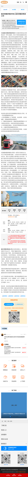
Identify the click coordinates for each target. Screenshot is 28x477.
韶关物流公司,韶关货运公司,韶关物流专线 (9, 469)
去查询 (24, 347)
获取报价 (20, 475)
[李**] (2, 335)
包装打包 (5, 381)
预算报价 (5, 370)
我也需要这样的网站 (22, 472)
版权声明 (4, 472)
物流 (2, 6)
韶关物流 (5, 296)
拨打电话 (8, 475)
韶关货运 (17, 296)
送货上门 (22, 370)
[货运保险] (14, 376)
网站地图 (12, 472)
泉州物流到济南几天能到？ (9, 352)
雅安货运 (23, 296)
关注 (23, 9)
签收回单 (14, 370)
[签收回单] (14, 364)
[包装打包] (5, 376)
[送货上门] (22, 364)
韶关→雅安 (10, 421)
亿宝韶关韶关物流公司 (7, 152)
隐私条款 (8, 472)
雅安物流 (11, 296)
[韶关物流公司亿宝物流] (4, 2)
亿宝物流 (6, 344)
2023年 (5, 9)
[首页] (2, 421)
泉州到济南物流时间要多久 (9, 347)
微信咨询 (13, 476)
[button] (10, 416)
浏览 (14, 9)
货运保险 (14, 381)
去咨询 (24, 352)
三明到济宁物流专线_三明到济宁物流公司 (14, 413)
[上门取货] (22, 376)
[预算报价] (5, 364)
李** (5, 334)
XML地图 (16, 472)
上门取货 (22, 381)
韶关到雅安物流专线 (7, 72)
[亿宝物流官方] (2, 344)
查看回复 (6, 341)
